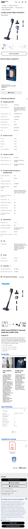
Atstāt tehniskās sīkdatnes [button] (13, 526)
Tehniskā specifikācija (8, 98)
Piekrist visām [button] (13, 523)
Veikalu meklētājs (14, 483)
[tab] (14, 189)
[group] (14, 29)
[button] (5, 324)
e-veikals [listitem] (4, 5)
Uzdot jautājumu (15, 486)
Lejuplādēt (21, 277)
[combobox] (26, 498)
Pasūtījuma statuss (15, 479)
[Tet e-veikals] (4, 2)
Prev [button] (3, 359)
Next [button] (25, 359)
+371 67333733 (8, 488)
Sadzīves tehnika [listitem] (13, 5)
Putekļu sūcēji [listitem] (19, 7)
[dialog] (14, 513)
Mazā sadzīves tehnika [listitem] (7, 7)
